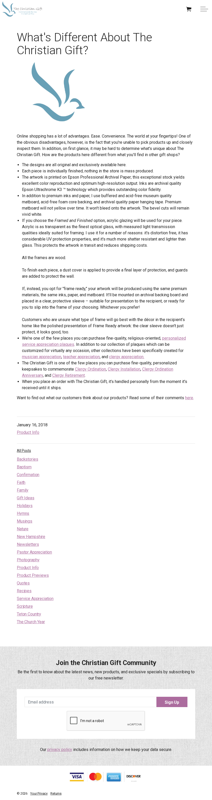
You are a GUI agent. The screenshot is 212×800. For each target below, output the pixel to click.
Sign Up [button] (172, 702)
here (189, 397)
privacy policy (59, 749)
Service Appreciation (35, 598)
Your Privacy (39, 793)
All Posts (24, 451)
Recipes (24, 590)
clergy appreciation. (126, 356)
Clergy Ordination (90, 369)
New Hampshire (31, 536)
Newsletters (28, 544)
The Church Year (31, 621)
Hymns (23, 513)
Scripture (25, 606)
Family (22, 490)
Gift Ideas (25, 497)
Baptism (24, 467)
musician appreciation (41, 356)
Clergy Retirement (68, 375)
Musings (24, 521)
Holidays (25, 505)
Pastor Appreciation (34, 552)
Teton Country (29, 614)
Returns (56, 793)
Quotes (23, 583)
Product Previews (33, 575)
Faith (21, 482)
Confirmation (28, 474)
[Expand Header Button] (204, 9)
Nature (22, 528)
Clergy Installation (124, 369)
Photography (28, 559)
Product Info (28, 432)
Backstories (27, 459)
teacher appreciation (81, 356)
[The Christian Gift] (22, 9)
